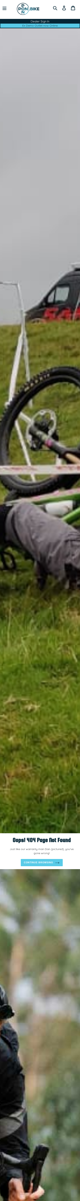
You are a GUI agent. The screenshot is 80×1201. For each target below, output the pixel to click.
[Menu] (4, 7)
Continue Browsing (38, 862)
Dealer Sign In (40, 21)
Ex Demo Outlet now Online (40, 25)
